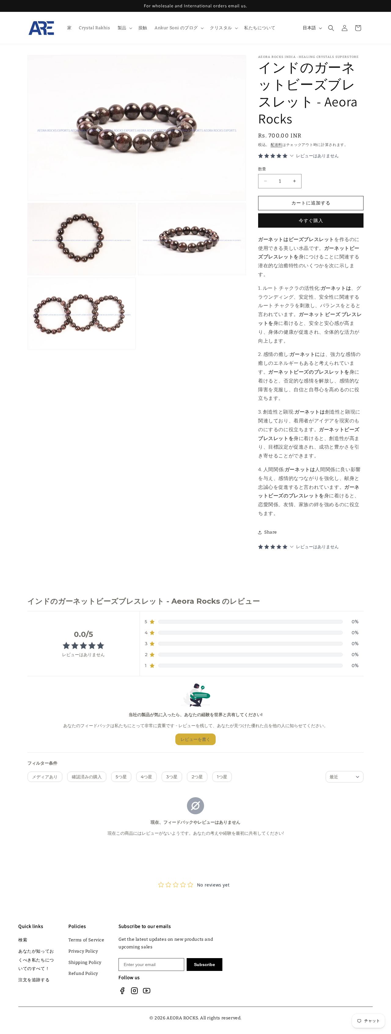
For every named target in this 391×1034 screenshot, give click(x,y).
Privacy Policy (83, 951)
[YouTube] (146, 990)
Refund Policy (83, 973)
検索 (22, 940)
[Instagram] (134, 990)
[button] (124, 28)
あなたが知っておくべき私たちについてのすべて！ (36, 960)
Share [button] (270, 532)
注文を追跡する (33, 979)
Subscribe (204, 964)
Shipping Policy (84, 962)
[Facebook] (122, 990)
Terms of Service (86, 940)
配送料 (276, 145)
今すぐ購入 (311, 220)
